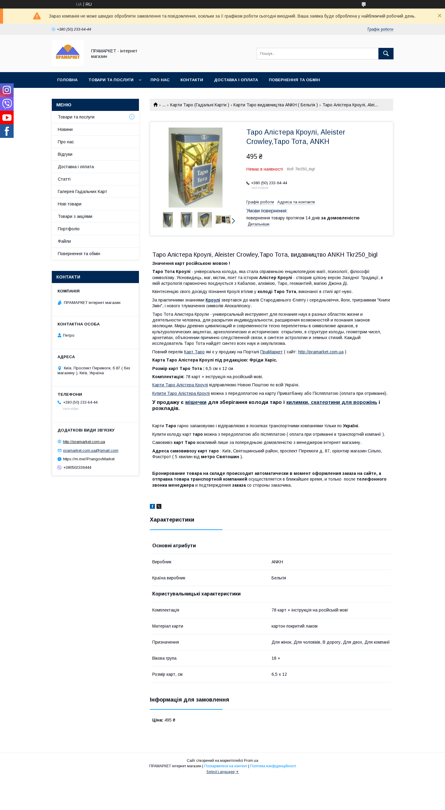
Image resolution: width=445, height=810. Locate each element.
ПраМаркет (271, 351)
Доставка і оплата (236, 80)
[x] (159, 507)
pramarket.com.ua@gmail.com (90, 450)
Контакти (191, 80)
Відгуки (65, 154)
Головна (67, 80)
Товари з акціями (75, 216)
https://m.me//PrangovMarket (88, 459)
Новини (65, 129)
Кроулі (213, 300)
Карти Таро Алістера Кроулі (180, 384)
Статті (64, 179)
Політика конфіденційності (273, 766)
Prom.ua (251, 760)
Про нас (160, 80)
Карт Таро (194, 351)
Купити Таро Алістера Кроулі (181, 393)
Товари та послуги (111, 80)
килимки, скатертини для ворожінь (331, 402)
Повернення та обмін (294, 80)
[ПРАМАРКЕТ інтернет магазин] (68, 64)
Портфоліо (69, 228)
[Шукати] (386, 53)
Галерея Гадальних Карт (82, 191)
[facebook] (152, 507)
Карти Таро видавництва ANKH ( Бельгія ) (275, 104)
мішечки (195, 402)
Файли (64, 241)
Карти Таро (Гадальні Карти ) (199, 104)
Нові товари (69, 204)
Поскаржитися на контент (225, 766)
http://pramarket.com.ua (321, 351)
